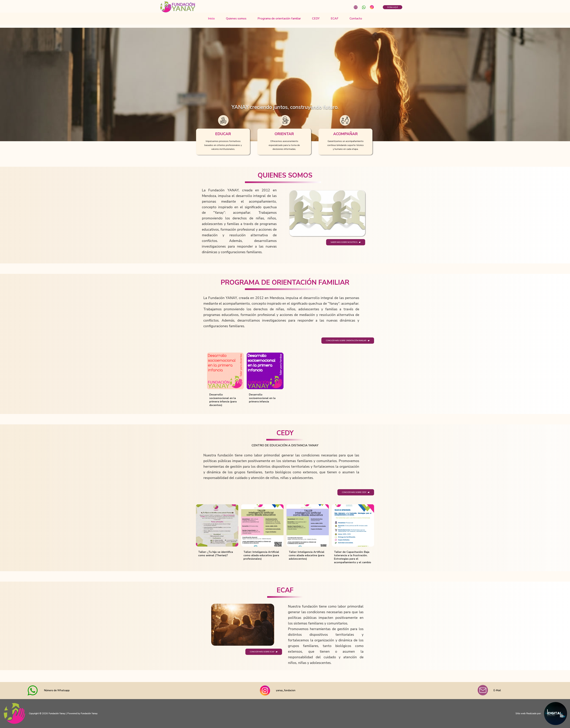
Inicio (211, 18)
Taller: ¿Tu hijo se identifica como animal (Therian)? (215, 553)
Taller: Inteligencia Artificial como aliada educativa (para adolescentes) (306, 555)
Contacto (356, 18)
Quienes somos (236, 18)
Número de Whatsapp (57, 690)
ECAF (334, 18)
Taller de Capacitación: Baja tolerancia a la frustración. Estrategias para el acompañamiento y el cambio (352, 557)
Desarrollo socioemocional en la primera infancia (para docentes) (223, 400)
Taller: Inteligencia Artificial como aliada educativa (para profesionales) (261, 555)
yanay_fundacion (285, 690)
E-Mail (497, 690)
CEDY (316, 18)
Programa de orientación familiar (279, 18)
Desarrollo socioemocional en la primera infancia (262, 398)
